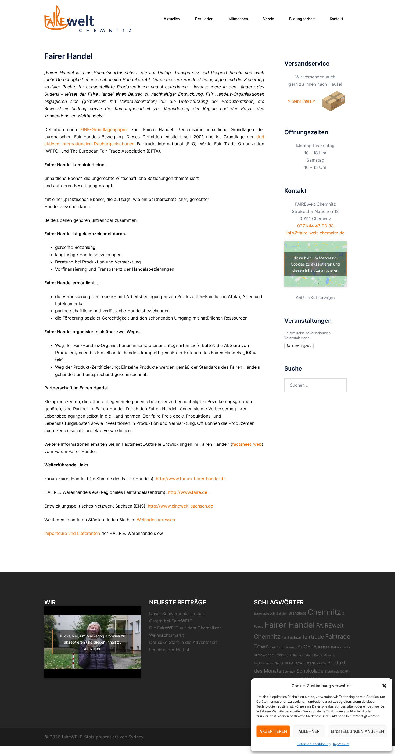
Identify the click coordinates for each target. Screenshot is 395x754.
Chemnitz (324, 612)
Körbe (318, 655)
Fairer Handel (290, 624)
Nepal (279, 663)
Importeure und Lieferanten (72, 533)
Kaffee (324, 647)
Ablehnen (309, 731)
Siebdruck (332, 671)
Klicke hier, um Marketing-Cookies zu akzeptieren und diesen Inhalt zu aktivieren (315, 264)
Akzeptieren (273, 731)
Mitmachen (238, 18)
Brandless (297, 613)
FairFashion (291, 637)
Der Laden (204, 18)
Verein (268, 18)
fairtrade (313, 636)
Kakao (336, 647)
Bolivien (281, 613)
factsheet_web (247, 444)
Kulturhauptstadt (301, 655)
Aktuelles (172, 18)
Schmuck (289, 671)
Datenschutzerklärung (314, 744)
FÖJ (299, 647)
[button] (384, 685)
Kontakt (336, 18)
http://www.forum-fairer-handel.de (191, 478)
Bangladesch (264, 613)
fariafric (275, 647)
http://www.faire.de (187, 492)
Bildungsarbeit (302, 18)
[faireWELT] (87, 18)
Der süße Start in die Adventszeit (183, 642)
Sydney (135, 737)
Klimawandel (264, 655)
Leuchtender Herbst (169, 649)
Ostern (309, 663)
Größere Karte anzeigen (315, 298)
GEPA (310, 647)
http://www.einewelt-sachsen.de (180, 506)
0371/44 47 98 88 (315, 226)
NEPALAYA (293, 663)
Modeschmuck (264, 663)
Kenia (346, 647)
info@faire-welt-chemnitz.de (315, 232)
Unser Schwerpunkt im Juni (177, 613)
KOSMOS (282, 655)
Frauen (288, 647)
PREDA (321, 663)
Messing (329, 655)
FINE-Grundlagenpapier (104, 129)
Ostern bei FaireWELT (170, 621)
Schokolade (310, 671)
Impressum (341, 744)
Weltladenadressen (109, 519)
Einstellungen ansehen (357, 731)
